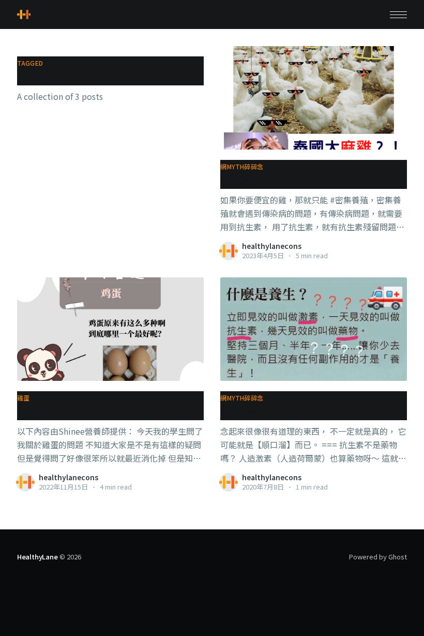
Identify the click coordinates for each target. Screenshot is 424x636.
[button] (398, 14)
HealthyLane (37, 556)
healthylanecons (271, 246)
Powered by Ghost (378, 556)
